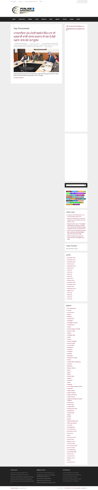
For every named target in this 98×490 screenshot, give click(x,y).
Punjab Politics (43, 45)
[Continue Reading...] (19, 77)
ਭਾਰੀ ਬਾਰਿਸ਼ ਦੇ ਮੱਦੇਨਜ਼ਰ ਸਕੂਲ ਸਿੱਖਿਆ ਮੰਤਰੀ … (72, 479)
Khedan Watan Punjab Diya (74, 361)
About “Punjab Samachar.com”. (31, 1)
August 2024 (70, 268)
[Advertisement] (76, 157)
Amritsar (69, 310)
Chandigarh (70, 320)
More (78, 19)
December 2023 (71, 282)
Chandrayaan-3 (71, 324)
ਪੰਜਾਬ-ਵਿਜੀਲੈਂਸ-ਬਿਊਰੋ (71, 452)
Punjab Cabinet (71, 390)
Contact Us (20, 1)
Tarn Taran (69, 425)
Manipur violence (71, 368)
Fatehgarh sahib (71, 335)
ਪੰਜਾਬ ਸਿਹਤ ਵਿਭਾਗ (71, 443)
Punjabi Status (70, 412)
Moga (68, 372)
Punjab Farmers (71, 396)
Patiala (69, 382)
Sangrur (69, 419)
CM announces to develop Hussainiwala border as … (22, 481)
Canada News (54, 43)
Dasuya (69, 327)
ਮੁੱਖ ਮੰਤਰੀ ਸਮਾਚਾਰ (38, 46)
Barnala (69, 314)
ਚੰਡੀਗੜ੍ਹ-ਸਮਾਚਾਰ (51, 45)
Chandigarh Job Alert (72, 322)
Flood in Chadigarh (71, 341)
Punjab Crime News (72, 394)
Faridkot (69, 333)
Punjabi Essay (70, 410)
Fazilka (69, 337)
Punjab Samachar (14, 488)
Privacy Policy (13, 1)
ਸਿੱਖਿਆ (41, 1)
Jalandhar (69, 353)
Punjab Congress (71, 392)
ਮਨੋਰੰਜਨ (69, 460)
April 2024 (69, 276)
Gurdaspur (69, 349)
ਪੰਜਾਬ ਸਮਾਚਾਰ (22, 19)
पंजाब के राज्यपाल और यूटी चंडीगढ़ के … (44, 478)
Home (13, 19)
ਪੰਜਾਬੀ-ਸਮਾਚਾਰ (22, 46)
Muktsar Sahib (70, 376)
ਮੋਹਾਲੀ (36, 19)
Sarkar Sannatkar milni (72, 421)
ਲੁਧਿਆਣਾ (57, 19)
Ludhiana (69, 364)
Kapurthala (70, 355)
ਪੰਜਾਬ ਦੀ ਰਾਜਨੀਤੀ (71, 447)
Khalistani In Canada (27, 45)
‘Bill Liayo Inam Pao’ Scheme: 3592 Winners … (22, 479)
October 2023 (70, 286)
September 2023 (71, 288)
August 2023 (70, 290)
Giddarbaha (70, 347)
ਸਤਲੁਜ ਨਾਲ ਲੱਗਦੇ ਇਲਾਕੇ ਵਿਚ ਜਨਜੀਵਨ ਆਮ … (72, 475)
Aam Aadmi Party (46, 43)
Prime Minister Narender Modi (74, 386)
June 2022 (69, 299)
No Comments (48, 46)
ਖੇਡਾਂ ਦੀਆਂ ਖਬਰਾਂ (70, 439)
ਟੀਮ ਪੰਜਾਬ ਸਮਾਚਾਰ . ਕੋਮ (69, 488)
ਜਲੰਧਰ (51, 19)
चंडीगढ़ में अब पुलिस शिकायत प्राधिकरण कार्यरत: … (46, 482)
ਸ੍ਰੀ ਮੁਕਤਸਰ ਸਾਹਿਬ (71, 437)
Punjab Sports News (72, 408)
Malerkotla (69, 366)
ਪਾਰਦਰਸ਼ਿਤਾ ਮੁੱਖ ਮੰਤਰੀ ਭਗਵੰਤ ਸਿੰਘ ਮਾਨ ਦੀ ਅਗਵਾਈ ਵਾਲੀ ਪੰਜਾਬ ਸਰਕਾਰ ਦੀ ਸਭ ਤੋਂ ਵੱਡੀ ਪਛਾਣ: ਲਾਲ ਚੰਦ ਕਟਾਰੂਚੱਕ (34, 36)
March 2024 (70, 278)
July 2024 (69, 270)
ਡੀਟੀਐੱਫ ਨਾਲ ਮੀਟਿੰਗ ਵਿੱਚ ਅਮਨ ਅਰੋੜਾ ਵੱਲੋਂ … (20, 475)
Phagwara (69, 384)
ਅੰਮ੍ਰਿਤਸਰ (43, 19)
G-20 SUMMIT (70, 345)
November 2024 (71, 261)
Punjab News (35, 45)
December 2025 (71, 257)
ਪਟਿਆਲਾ (65, 19)
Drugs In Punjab (17, 45)
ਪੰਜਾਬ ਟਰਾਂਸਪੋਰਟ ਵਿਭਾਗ (72, 445)
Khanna (69, 359)
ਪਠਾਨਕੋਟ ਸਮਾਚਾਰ (30, 46)
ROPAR (69, 417)
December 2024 (71, 259)
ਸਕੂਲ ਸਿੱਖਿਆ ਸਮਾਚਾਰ (72, 431)
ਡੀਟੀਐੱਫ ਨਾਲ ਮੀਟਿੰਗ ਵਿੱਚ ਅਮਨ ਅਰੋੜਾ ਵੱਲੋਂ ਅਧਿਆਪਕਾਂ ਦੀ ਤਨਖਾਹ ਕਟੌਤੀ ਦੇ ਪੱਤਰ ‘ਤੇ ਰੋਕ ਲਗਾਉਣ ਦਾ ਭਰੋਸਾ (76, 220)
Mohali (68, 374)
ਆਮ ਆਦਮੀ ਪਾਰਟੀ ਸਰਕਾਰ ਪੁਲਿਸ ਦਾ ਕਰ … (19, 472)
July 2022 (69, 296)
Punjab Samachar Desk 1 (21, 43)
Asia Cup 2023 (70, 312)
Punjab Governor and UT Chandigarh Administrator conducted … (46, 475)
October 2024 (70, 264)
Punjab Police (70, 404)
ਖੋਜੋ (84, 185)
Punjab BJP (70, 388)
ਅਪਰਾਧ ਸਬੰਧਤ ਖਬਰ (71, 429)
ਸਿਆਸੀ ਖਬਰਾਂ (70, 433)
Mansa (68, 370)
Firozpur (69, 339)
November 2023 (71, 284)
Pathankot (69, 380)
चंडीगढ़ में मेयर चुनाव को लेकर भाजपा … (44, 480)
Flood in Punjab (71, 343)
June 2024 (69, 272)
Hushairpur (69, 351)
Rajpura (69, 414)
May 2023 (69, 294)
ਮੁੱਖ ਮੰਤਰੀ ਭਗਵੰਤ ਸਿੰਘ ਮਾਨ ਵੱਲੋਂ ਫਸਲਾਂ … (71, 481)
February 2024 (70, 280)
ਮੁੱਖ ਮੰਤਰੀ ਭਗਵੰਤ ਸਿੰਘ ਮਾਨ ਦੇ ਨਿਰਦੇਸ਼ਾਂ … (71, 472)
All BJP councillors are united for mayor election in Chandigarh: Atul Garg (75, 237)
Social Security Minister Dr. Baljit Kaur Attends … (22, 477)
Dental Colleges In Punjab (73, 329)
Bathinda (69, 316)
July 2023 (69, 292)
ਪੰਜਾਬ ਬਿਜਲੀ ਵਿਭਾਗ (71, 449)
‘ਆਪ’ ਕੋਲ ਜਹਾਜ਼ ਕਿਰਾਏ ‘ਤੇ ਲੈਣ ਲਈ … (70, 477)
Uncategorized (71, 427)
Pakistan (69, 378)
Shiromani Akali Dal (72, 423)
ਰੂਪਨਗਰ (71, 19)
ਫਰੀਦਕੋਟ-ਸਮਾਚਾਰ (71, 458)
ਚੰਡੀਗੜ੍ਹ (30, 19)
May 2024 (69, 274)
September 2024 (71, 266)
